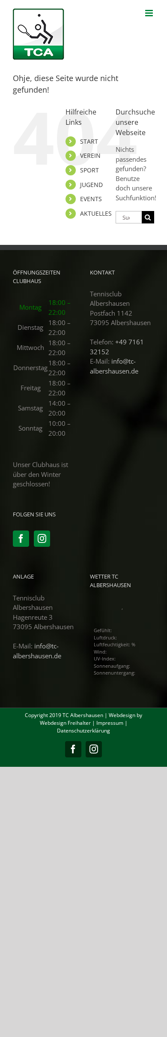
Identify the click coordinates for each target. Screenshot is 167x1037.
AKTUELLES (96, 213)
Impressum (109, 723)
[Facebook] (21, 539)
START (89, 141)
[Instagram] (42, 539)
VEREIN (90, 155)
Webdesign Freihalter (65, 723)
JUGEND (91, 185)
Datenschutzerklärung (83, 730)
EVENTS (91, 199)
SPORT (89, 170)
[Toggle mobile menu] (149, 13)
